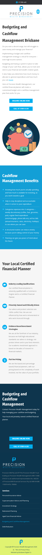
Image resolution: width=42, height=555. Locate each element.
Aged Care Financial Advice (11, 516)
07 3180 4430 (22, 2)
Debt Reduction (7, 527)
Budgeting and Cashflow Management (15, 521)
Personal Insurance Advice (11, 495)
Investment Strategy (9, 506)
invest (11, 80)
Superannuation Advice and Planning (15, 501)
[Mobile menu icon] (38, 11)
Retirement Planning (9, 511)
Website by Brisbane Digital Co (21, 552)
